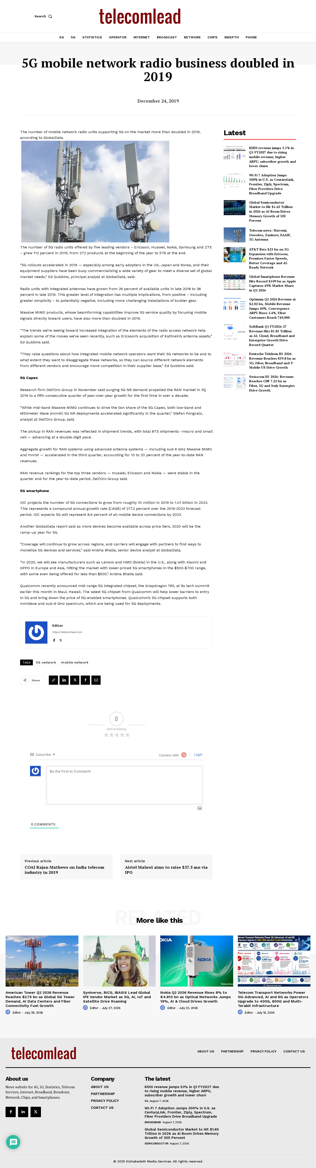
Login (197, 754)
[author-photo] (9, 1012)
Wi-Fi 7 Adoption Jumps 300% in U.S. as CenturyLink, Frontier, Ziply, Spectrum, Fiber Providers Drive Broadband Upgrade (271, 184)
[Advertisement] (259, 429)
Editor (57, 625)
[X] (60, 639)
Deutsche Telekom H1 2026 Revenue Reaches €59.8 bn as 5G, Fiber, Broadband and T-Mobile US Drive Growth (272, 361)
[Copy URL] (53, 680)
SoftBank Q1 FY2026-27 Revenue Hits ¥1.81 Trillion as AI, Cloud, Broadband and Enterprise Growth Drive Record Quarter (272, 335)
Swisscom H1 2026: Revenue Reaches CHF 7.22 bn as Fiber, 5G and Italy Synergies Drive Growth (272, 383)
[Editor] (36, 632)
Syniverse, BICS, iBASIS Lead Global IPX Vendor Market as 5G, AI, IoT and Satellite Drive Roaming (117, 996)
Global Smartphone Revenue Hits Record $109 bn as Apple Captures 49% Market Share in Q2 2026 (272, 283)
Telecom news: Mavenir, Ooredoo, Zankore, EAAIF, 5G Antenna (270, 235)
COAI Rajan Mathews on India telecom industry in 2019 (64, 870)
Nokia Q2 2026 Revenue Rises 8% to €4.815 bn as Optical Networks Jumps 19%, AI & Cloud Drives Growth (195, 996)
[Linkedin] (64, 680)
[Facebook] (54, 639)
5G (146, 1101)
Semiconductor (156, 1143)
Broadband (153, 1122)
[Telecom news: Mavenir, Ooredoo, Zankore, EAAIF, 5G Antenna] (234, 234)
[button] (44, 16)
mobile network (74, 662)
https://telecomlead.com (67, 632)
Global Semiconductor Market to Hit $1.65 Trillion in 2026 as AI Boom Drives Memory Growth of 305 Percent (271, 211)
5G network (46, 662)
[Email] (96, 680)
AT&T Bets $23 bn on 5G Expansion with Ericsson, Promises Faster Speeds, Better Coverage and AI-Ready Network (269, 258)
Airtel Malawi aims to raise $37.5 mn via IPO (166, 870)
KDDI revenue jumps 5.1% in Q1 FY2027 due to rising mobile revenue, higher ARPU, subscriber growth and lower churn (272, 157)
